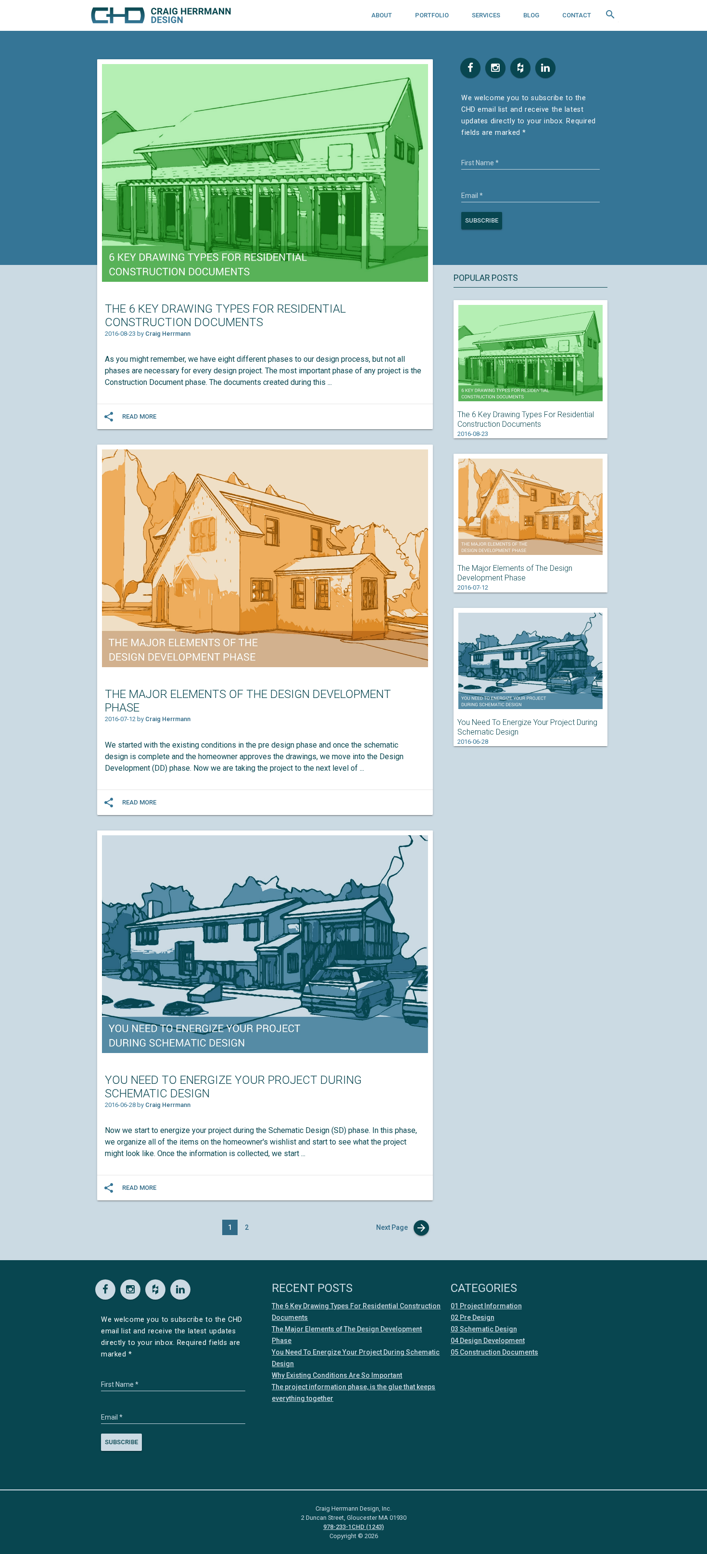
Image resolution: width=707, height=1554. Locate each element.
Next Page (401, 1228)
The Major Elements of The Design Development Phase (248, 700)
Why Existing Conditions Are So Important (337, 1375)
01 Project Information (486, 1306)
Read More (139, 416)
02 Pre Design (472, 1317)
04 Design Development (488, 1340)
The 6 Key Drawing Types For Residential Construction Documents (225, 315)
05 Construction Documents (494, 1352)
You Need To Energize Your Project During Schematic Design (233, 1086)
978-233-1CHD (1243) (353, 1526)
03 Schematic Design (484, 1329)
